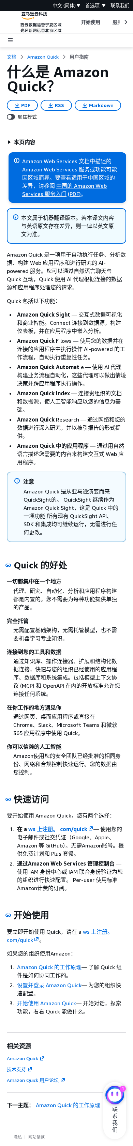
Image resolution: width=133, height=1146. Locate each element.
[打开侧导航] (10, 40)
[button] (21, 142)
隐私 (18, 1137)
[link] (79, 57)
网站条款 (36, 1137)
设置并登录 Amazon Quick (49, 985)
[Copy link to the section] (8, 565)
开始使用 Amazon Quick (46, 1003)
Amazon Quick (22, 1058)
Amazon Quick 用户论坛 (33, 1080)
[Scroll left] (76, 22)
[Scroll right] (125, 22)
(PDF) (74, 193)
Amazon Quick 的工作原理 (49, 967)
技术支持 (16, 1069)
